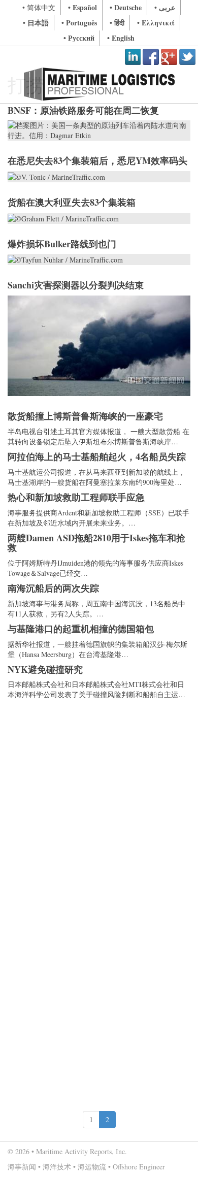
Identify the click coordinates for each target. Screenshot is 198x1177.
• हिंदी (117, 22)
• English (121, 37)
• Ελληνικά (156, 22)
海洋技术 (57, 1166)
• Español (82, 7)
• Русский (78, 37)
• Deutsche (126, 7)
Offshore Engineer (139, 1166)
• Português (79, 22)
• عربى (164, 7)
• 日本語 (36, 22)
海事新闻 (22, 1166)
